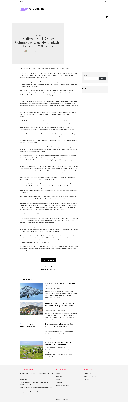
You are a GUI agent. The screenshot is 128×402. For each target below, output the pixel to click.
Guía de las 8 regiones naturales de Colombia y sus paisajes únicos (58, 343)
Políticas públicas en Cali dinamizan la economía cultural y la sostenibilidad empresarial (59, 305)
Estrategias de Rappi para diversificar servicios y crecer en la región (59, 325)
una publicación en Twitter (57, 227)
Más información (49, 260)
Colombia (38, 35)
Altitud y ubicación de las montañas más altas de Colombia (36, 392)
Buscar (86, 75)
